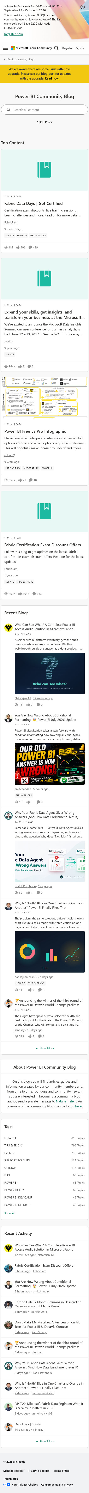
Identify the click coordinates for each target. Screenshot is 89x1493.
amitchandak (23, 789)
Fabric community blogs (20, 59)
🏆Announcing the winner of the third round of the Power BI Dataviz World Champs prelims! (48, 1002)
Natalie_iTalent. (67, 1101)
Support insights (17, 1160)
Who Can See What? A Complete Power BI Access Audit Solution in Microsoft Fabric (45, 626)
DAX (7, 1175)
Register (67, 48)
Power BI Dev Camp (18, 1197)
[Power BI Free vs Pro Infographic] (44, 397)
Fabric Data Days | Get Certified (33, 203)
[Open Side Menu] (5, 48)
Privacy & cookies (38, 1470)
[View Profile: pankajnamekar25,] (8, 906)
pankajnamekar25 (26, 977)
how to (10, 1138)
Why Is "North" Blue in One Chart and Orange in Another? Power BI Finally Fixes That (49, 905)
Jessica (8, 341)
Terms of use (62, 1470)
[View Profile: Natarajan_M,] (8, 628)
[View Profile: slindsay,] (8, 1003)
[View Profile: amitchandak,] (8, 718)
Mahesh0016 (38, 1312)
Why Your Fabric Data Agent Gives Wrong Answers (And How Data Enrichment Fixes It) (46, 814)
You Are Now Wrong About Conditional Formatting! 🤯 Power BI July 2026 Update (45, 717)
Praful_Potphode (25, 886)
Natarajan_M (23, 698)
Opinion (10, 1168)
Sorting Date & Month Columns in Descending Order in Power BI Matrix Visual (48, 1304)
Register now (13, 34)
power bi (10, 1182)
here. (78, 1106)
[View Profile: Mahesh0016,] (8, 1305)
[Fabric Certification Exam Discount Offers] (44, 511)
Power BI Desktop (17, 1205)
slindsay (20, 1030)
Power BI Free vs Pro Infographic (35, 431)
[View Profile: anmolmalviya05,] (8, 1407)
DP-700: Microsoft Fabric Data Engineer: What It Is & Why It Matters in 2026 (49, 1406)
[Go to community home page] (31, 48)
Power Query (14, 1190)
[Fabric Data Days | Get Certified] (44, 170)
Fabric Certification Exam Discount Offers (42, 544)
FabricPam (10, 222)
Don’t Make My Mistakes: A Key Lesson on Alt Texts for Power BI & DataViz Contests (47, 1324)
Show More (47, 1048)
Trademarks (10, 1478)
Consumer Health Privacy (57, 1484)
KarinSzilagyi (39, 1332)
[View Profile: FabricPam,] (8, 1268)
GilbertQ (9, 455)
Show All (9, 1213)
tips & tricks (13, 1145)
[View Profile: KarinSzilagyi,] (8, 1325)
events (9, 1153)
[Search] (56, 48)
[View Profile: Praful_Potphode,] (8, 815)
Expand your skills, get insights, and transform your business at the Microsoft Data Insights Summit (42, 314)
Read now (52, 78)
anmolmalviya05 (42, 1413)
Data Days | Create (28, 1424)
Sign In (80, 48)
